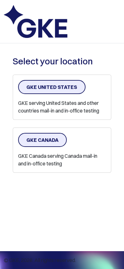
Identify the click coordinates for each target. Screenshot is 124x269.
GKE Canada (42, 140)
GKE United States (51, 87)
